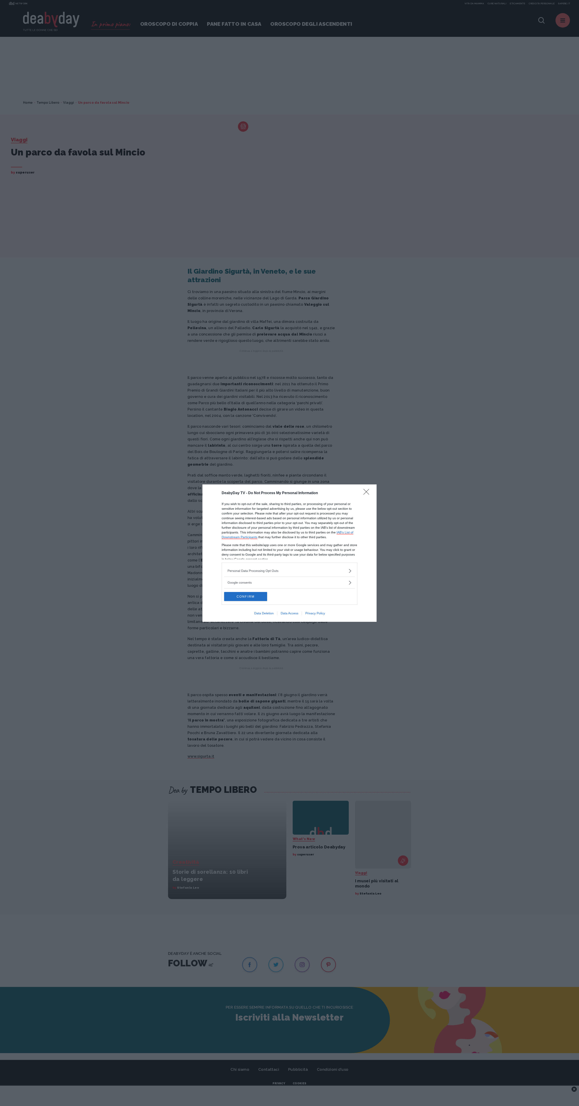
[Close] (367, 493)
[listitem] (289, 570)
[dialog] (289, 553)
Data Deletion (264, 613)
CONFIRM (246, 596)
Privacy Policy (315, 613)
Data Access (289, 613)
